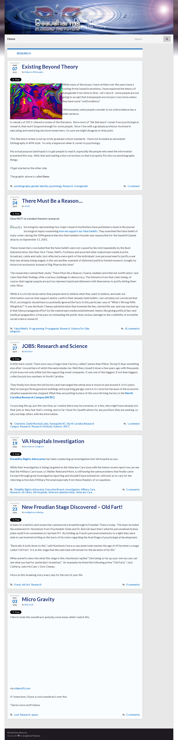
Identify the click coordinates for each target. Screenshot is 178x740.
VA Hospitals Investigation (53, 441)
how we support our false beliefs (78, 231)
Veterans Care (84, 492)
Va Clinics (27, 492)
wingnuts (15, 331)
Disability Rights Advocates (29, 489)
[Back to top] (170, 732)
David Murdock (34, 423)
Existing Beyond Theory (50, 66)
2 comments (133, 489)
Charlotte (19, 423)
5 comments (133, 714)
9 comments (133, 584)
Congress (39, 446)
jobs (46, 423)
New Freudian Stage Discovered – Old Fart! (72, 507)
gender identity (39, 186)
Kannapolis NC (58, 423)
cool (16, 714)
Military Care (88, 489)
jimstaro (29, 351)
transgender (81, 186)
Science (57, 426)
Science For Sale (80, 328)
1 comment (133, 186)
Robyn (27, 72)
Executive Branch (54, 489)
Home (11, 38)
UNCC (66, 426)
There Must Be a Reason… (52, 200)
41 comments (132, 328)
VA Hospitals (40, 492)
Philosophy (38, 72)
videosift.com (22, 688)
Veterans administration (61, 492)
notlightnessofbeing (34, 512)
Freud (17, 584)
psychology (55, 186)
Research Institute (41, 426)
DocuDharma (89, 20)
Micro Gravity (38, 599)
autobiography (22, 186)
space (34, 714)
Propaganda (52, 328)
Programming (36, 328)
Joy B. (27, 206)
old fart (26, 584)
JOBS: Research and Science (54, 346)
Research (68, 186)
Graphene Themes (31, 735)
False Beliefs (21, 328)
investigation (73, 489)
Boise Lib (29, 604)
